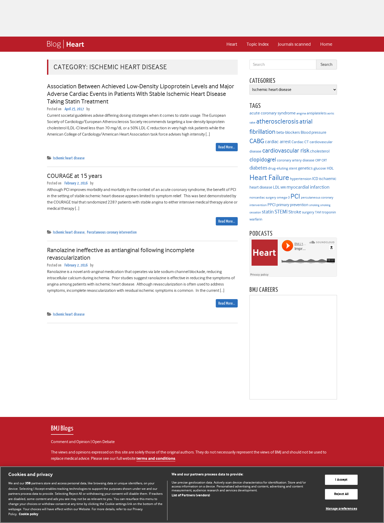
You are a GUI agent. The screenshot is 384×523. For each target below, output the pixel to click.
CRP (318, 160)
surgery (308, 212)
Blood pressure (313, 132)
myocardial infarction (308, 187)
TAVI (318, 212)
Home (326, 44)
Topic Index (258, 44)
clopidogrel (262, 159)
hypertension (300, 179)
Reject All (341, 494)
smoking (314, 205)
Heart (231, 44)
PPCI (271, 204)
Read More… (226, 147)
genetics (305, 168)
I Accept (341, 480)
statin (268, 212)
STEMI (281, 212)
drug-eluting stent (282, 168)
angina (301, 113)
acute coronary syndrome (272, 112)
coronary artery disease (296, 160)
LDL (276, 187)
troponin (329, 212)
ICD (315, 178)
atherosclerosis (277, 121)
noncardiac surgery (262, 197)
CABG (256, 141)
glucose (319, 168)
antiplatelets (317, 113)
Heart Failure (269, 177)
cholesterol (319, 151)
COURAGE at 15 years (74, 175)
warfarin (255, 219)
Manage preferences (341, 509)
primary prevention (292, 204)
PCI (295, 196)
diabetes (258, 168)
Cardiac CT (300, 142)
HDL (330, 168)
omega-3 (283, 197)
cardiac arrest (278, 141)
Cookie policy (28, 514)
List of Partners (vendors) (191, 495)
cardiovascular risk (285, 150)
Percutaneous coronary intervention (112, 232)
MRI (283, 187)
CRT (324, 160)
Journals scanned (294, 44)
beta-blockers (288, 132)
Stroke (294, 211)
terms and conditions (155, 458)
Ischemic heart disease (69, 158)
